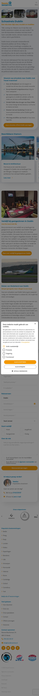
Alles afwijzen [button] (20, 367)
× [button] (35, 323)
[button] (19, 371)
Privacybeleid (25, 342)
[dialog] (19, 348)
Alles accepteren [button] (20, 362)
